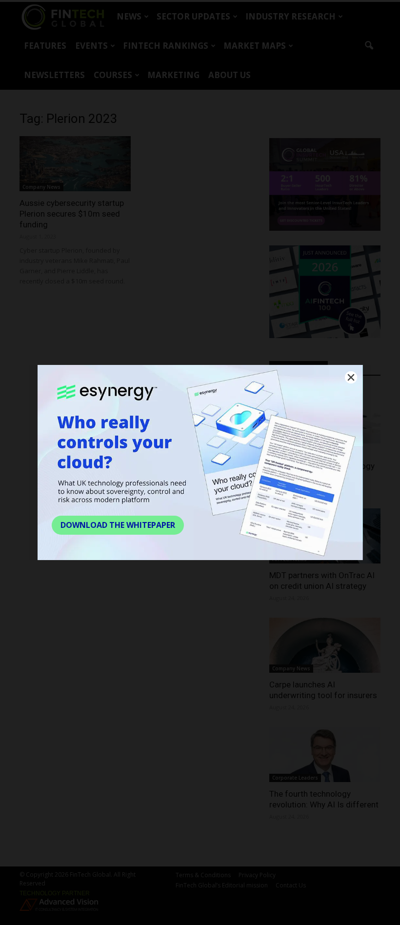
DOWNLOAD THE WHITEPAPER (117, 525)
